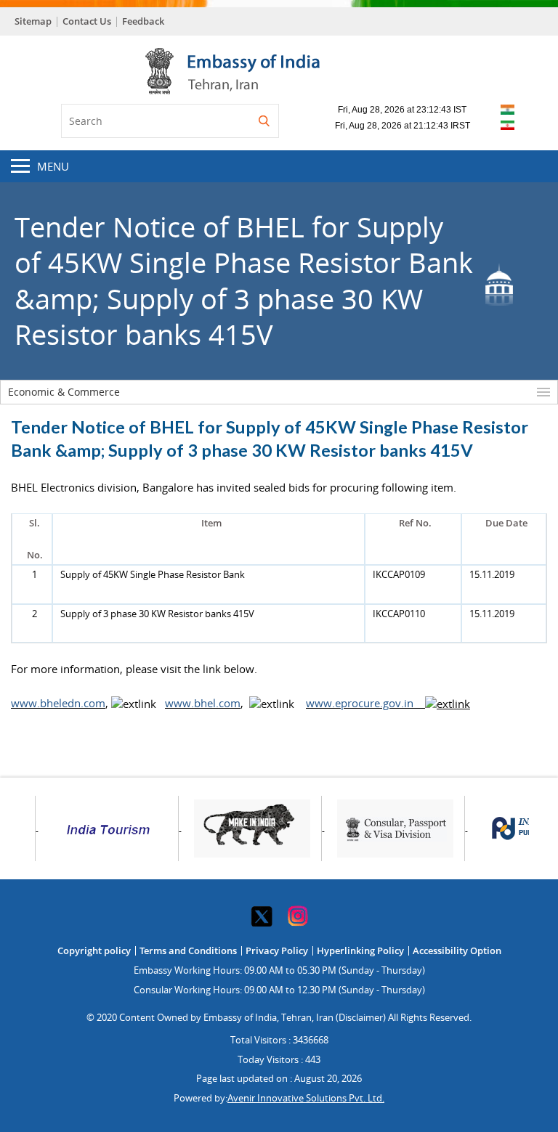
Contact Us (86, 21)
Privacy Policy (277, 950)
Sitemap (33, 21)
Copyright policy (94, 950)
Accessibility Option (457, 950)
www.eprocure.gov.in (364, 703)
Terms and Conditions (188, 950)
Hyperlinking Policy (360, 950)
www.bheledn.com (58, 703)
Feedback (143, 21)
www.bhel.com (202, 703)
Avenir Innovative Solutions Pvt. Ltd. (305, 1097)
